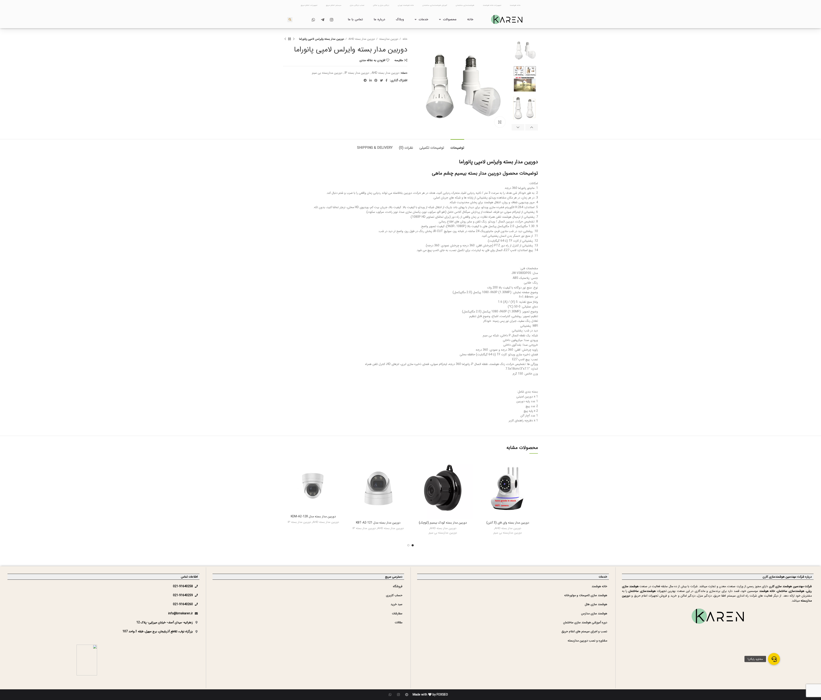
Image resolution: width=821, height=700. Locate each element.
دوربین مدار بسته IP (357, 73)
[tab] (457, 145)
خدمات (423, 19)
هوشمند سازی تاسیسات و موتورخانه (585, 595)
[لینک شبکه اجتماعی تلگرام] (365, 80)
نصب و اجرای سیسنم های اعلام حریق (584, 631)
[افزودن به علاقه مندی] (480, 465)
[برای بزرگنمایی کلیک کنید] (500, 122)
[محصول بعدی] (285, 39)
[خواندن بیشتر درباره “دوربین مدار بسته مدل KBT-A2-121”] (351, 474)
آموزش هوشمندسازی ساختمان (434, 5)
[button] (774, 659)
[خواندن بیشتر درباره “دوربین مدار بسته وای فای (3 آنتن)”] (480, 474)
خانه (470, 19)
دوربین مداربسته (388, 39)
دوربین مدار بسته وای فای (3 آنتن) (507, 522)
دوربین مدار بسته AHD (361, 39)
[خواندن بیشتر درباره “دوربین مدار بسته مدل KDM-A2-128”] (286, 474)
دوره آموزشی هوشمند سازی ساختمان (585, 622)
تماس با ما (355, 19)
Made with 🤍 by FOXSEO (430, 694)
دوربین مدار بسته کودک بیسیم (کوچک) (443, 522)
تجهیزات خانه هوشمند (492, 5)
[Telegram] (406, 694)
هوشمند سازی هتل (596, 604)
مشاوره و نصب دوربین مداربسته (587, 640)
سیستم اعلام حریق (333, 5)
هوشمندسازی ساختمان (465, 5)
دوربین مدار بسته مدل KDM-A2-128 (313, 516)
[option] (525, 50)
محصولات (449, 19)
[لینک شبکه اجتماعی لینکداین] (370, 80)
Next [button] (518, 127)
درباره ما (379, 19)
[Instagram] (398, 694)
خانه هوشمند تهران (406, 5)
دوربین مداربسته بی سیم (327, 73)
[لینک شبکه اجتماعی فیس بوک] (386, 80)
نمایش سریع (480, 484)
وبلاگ (400, 19)
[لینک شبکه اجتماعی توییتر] (381, 80)
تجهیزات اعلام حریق (309, 5)
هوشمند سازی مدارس (594, 613)
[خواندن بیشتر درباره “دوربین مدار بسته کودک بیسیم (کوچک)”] (415, 474)
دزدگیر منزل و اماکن (381, 5)
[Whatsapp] (390, 694)
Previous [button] (531, 127)
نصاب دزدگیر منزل (357, 5)
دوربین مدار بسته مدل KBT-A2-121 (378, 522)
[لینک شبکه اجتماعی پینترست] (376, 80)
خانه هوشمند (515, 5)
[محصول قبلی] (294, 39)
